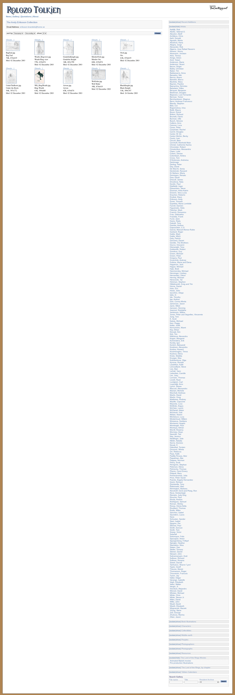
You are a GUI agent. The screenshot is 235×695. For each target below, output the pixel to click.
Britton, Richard (176, 114)
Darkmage (174, 162)
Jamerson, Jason (177, 304)
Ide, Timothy (175, 297)
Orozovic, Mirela (177, 449)
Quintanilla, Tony (177, 484)
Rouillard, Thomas (178, 508)
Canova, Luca (176, 125)
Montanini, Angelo (177, 423)
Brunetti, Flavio (176, 116)
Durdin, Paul (175, 184)
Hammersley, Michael (179, 271)
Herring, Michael (177, 277)
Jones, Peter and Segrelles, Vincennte (186, 314)
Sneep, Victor (175, 532)
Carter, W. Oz (175, 134)
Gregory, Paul (176, 258)
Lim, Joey (174, 375)
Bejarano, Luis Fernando (180, 95)
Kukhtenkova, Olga (178, 360)
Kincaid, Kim (175, 332)
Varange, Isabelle (177, 580)
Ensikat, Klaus (176, 197)
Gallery (16, 16)
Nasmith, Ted (175, 434)
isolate (172, 22)
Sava (172, 517)
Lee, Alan (174, 369)
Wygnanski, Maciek (178, 608)
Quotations (26, 16)
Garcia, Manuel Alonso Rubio (182, 230)
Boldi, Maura (175, 110)
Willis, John (175, 602)
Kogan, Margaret (177, 338)
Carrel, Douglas (176, 132)
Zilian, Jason (175, 617)
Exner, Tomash (176, 201)
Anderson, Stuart (177, 64)
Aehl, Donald (175, 38)
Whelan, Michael (177, 593)
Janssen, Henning (177, 308)
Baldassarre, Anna (178, 73)
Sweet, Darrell (176, 562)
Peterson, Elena (177, 467)
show (178, 22)
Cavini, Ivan (175, 138)
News (8, 16)
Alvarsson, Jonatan (178, 53)
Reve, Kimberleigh (178, 493)
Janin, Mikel (175, 306)
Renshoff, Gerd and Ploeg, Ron (183, 491)
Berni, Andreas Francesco (181, 101)
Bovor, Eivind (175, 112)
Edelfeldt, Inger (176, 186)
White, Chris (175, 595)
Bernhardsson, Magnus (180, 99)
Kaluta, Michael (176, 321)
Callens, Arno (175, 123)
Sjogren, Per (175, 523)
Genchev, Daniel (177, 240)
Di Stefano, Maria (177, 173)
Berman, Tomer (176, 97)
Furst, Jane (175, 219)
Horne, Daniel (176, 286)
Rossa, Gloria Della (178, 506)
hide (178, 26)
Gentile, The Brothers (179, 243)
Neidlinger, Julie (176, 438)
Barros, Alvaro (176, 77)
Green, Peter (175, 256)
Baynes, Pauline (177, 84)
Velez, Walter (175, 584)
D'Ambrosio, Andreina (179, 160)
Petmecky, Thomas (178, 469)
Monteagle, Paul (177, 425)
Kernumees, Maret (178, 327)
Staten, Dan (175, 547)
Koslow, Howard (177, 349)
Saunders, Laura (177, 515)
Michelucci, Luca (177, 417)
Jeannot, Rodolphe (178, 310)
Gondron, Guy (176, 251)
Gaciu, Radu (175, 221)
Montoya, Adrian (177, 428)
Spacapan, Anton (177, 539)
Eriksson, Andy (176, 199)
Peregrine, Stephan (178, 465)
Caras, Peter (175, 127)
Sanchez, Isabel (177, 512)
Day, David (174, 166)
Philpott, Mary (176, 473)
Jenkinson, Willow (177, 312)
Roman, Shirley (176, 504)
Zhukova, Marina (177, 615)
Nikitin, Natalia (176, 441)
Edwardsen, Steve (177, 188)
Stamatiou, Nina (177, 545)
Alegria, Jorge (176, 45)
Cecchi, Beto (175, 140)
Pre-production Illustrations (181, 663)
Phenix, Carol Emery (179, 471)
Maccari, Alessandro (178, 388)
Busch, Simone (176, 121)
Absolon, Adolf (176, 34)
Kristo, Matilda (176, 356)
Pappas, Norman (177, 460)
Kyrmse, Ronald (177, 362)
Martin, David (175, 395)
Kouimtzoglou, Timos (179, 351)
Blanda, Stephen (177, 103)
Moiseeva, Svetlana (178, 421)
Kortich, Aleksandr (177, 345)
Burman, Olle (175, 119)
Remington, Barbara (178, 488)
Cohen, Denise (176, 153)
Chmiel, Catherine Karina (180, 145)
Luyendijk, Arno (176, 384)
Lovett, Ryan (175, 380)
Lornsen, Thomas (177, 378)
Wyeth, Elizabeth (177, 606)
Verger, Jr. (174, 586)
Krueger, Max (175, 358)
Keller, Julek (175, 325)
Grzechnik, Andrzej (178, 260)
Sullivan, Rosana (177, 560)
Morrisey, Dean (176, 432)
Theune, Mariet (176, 569)
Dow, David (175, 177)
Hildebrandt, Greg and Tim (181, 284)
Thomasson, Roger (178, 571)
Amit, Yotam (175, 60)
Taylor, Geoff (175, 567)
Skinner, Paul (175, 525)
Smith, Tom (175, 530)
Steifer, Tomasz (176, 549)
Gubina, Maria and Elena (180, 262)
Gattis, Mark (175, 234)
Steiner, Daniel (176, 552)
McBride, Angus (176, 406)
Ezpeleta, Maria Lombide (180, 203)
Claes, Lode (175, 151)
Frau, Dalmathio (177, 214)
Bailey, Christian (177, 69)
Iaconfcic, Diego (177, 293)
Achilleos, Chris (176, 36)
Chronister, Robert (178, 147)
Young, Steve (175, 610)
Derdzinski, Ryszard (178, 171)
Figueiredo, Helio (177, 208)
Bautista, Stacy (176, 82)
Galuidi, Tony (175, 223)
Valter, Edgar (175, 578)
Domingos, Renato (178, 175)
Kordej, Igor (175, 343)
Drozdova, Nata (176, 182)
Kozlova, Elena (176, 354)
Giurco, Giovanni (177, 245)
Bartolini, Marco (176, 79)
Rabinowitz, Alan (177, 486)
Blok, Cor (174, 106)
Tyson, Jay (174, 576)
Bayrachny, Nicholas (178, 86)
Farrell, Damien (176, 206)
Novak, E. (174, 445)
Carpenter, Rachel (177, 130)
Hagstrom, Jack (176, 264)
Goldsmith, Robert (177, 249)
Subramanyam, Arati (178, 556)
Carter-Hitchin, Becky (179, 136)
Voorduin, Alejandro (178, 589)
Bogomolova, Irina (177, 108)
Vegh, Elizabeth (176, 582)
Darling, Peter (176, 164)
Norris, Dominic (176, 443)
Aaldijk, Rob (175, 29)
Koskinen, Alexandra (178, 347)
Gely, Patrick (175, 238)
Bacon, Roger (176, 66)
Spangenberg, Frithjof (179, 541)
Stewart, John (176, 554)
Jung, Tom (174, 317)
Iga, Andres (175, 299)
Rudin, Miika (175, 510)
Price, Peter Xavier (178, 478)
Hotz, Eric (174, 288)
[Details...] (10, 39)
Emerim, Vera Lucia (178, 193)
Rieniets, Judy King (178, 495)
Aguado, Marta (176, 40)
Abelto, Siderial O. (177, 32)
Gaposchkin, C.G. (177, 227)
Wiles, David (175, 599)
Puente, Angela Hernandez (181, 480)
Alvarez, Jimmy (176, 51)
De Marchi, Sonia (177, 169)
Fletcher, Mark (176, 210)
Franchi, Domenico (178, 212)
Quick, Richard (176, 482)
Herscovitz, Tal (176, 280)
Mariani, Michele (177, 391)
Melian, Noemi (176, 415)
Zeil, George (175, 613)
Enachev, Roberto (177, 195)
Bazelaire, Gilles (177, 88)
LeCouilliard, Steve (178, 367)
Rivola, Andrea (176, 499)
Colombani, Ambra (178, 156)
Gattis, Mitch (175, 236)
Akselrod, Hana (176, 42)
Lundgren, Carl (176, 382)
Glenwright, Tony (177, 247)
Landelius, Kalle (176, 364)
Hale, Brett (174, 269)
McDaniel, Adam (177, 410)
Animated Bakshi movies (180, 661)
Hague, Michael (176, 267)
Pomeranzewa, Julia (178, 475)
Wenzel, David (176, 591)
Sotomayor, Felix (177, 536)
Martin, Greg (175, 397)
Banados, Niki (176, 75)
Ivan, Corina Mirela (178, 301)
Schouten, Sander (177, 519)
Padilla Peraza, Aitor (178, 456)
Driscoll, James (176, 180)
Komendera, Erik (177, 341)
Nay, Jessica (175, 436)
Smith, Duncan (176, 528)
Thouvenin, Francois (179, 573)
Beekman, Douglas (178, 93)
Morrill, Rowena (176, 430)
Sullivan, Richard (177, 558)
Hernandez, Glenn (178, 275)
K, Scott (173, 319)
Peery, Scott (175, 462)
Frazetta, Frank (176, 217)
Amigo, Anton (175, 58)
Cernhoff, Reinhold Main (180, 143)
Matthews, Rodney (178, 399)
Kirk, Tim (173, 334)
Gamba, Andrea (176, 225)
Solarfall (173, 534)
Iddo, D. (173, 295)
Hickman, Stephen (178, 282)
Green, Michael (176, 254)
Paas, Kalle (175, 454)
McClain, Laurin (176, 408)
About (35, 16)
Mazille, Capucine (177, 401)
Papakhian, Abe (176, 458)
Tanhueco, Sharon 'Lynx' (180, 565)
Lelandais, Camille (178, 373)
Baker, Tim (174, 71)
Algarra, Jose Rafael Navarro (182, 49)
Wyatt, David (175, 604)
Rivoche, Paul (176, 497)
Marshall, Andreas (177, 393)
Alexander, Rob (176, 47)
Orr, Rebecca (175, 452)
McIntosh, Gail (176, 412)
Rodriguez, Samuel (178, 502)
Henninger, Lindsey (178, 273)
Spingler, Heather (177, 543)
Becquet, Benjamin (178, 90)
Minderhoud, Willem (178, 419)
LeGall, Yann (175, 371)
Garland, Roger (176, 232)
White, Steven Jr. (177, 597)
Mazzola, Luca (176, 404)
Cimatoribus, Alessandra (180, 149)
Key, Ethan (174, 330)
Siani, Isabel (175, 521)
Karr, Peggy (175, 323)
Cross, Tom (175, 158)
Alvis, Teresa (175, 56)
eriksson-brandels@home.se (32, 27)
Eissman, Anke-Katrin (179, 190)
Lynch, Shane (176, 386)
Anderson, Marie (177, 62)
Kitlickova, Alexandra (179, 336)
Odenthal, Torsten (177, 447)
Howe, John (175, 291)
